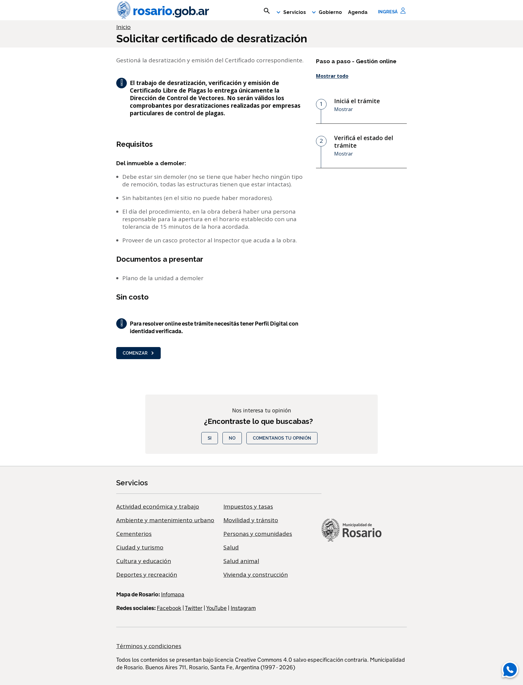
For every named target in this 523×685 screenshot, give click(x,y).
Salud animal (241, 561)
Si (210, 438)
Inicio (123, 27)
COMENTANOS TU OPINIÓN (282, 438)
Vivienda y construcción (255, 574)
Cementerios (134, 534)
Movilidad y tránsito (250, 520)
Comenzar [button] (135, 353)
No (232, 438)
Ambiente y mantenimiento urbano (165, 520)
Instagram (243, 608)
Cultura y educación (143, 561)
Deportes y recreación (146, 574)
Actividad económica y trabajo (157, 506)
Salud (231, 547)
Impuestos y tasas (248, 506)
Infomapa (172, 594)
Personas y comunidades (257, 534)
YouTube (216, 608)
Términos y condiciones (148, 646)
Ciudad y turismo (139, 547)
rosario (171, 11)
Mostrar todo (332, 76)
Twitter (193, 608)
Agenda (357, 12)
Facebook (169, 608)
